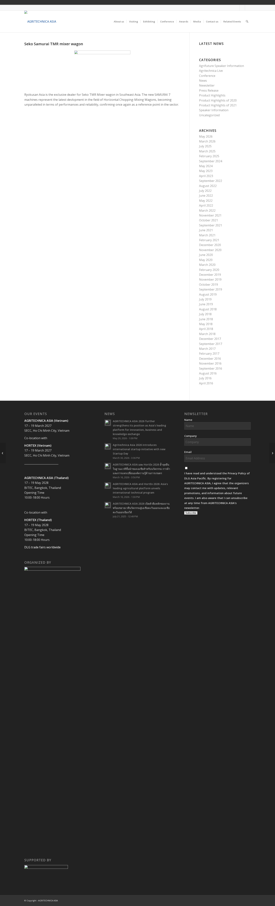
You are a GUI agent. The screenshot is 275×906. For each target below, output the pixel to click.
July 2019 (205, 299)
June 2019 (206, 304)
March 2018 (207, 334)
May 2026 (206, 136)
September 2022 (210, 181)
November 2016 (210, 363)
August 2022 (208, 186)
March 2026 (207, 141)
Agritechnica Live (211, 71)
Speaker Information (213, 110)
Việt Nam (225, 2)
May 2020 (206, 260)
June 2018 (206, 319)
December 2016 (210, 359)
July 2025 (205, 146)
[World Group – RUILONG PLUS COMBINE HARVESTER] (272, 453)
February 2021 (209, 240)
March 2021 (207, 235)
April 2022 (206, 205)
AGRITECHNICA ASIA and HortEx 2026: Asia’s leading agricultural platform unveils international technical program (140, 488)
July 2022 (205, 191)
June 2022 (206, 196)
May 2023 (206, 171)
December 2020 (210, 245)
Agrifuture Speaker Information (221, 66)
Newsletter (207, 85)
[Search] (247, 21)
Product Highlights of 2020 (218, 100)
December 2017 (210, 339)
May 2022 (206, 201)
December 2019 (210, 275)
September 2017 (210, 344)
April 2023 (206, 176)
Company (190, 436)
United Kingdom (220, 2)
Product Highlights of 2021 (218, 105)
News (203, 81)
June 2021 (206, 230)
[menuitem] (118, 21)
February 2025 (209, 156)
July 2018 (205, 314)
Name (188, 420)
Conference (207, 76)
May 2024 (206, 166)
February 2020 (209, 270)
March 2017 (207, 349)
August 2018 (208, 309)
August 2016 (208, 373)
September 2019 (210, 289)
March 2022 (207, 210)
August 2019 (208, 294)
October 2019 (208, 284)
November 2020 (210, 250)
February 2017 (209, 353)
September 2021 (210, 225)
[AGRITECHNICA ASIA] (40, 21)
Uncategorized (209, 115)
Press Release (209, 90)
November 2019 (210, 279)
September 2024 (210, 161)
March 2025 (207, 151)
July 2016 (205, 378)
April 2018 (206, 329)
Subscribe (190, 513)
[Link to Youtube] (242, 7)
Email (188, 452)
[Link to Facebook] (236, 7)
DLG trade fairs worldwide (42, 547)
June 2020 (206, 255)
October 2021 (208, 220)
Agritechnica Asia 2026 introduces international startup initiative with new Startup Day (139, 449)
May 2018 (206, 324)
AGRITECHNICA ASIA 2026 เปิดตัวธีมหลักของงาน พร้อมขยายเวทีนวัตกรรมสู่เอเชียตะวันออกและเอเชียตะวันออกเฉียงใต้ (141, 508)
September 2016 (210, 368)
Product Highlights (212, 95)
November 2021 (210, 215)
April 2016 (206, 383)
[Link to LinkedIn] (248, 7)
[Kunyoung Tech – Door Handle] (3, 453)
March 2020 (207, 265)
